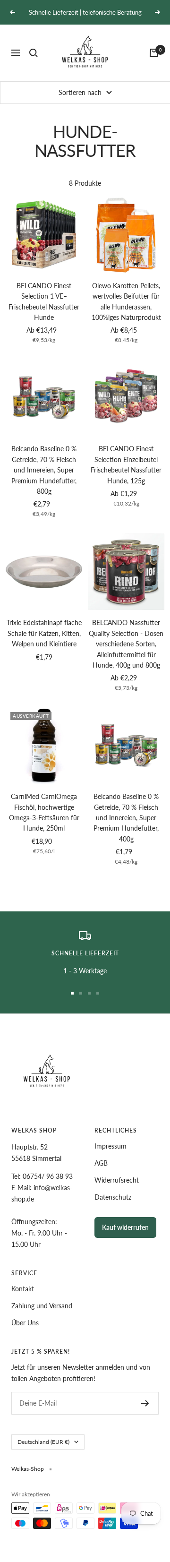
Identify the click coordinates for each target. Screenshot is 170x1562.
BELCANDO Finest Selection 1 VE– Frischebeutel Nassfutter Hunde (43, 301)
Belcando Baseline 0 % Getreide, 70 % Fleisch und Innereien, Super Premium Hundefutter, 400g (126, 817)
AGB (101, 1163)
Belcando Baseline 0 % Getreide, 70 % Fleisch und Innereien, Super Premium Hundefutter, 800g (43, 470)
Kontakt (22, 1289)
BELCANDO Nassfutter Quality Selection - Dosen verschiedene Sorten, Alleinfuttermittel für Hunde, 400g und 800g (126, 643)
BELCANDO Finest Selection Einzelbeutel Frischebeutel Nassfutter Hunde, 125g (126, 464)
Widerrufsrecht (116, 1180)
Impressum (110, 1146)
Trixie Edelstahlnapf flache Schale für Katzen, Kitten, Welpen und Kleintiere (44, 633)
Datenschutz (112, 1197)
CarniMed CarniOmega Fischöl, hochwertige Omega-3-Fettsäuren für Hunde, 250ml (44, 812)
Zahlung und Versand (41, 1306)
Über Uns (25, 1323)
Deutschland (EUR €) (43, 1441)
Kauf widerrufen (125, 1227)
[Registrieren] (145, 1403)
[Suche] (33, 53)
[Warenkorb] (154, 53)
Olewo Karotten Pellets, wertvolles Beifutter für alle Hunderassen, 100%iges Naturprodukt (126, 301)
